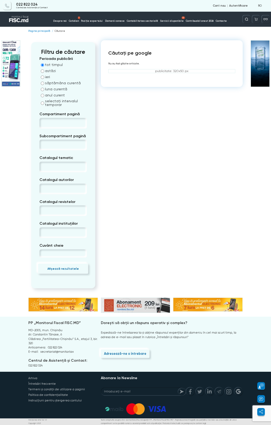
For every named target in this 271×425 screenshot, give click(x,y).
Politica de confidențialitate (48, 395)
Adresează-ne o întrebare (125, 354)
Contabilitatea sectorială (142, 20)
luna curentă (56, 89)
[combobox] (43, 123)
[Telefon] (7, 6)
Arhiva (32, 378)
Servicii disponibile (172, 19)
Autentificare (238, 5)
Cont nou (219, 5)
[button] (259, 386)
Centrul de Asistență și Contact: (57, 360)
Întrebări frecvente (42, 384)
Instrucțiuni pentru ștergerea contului (55, 400)
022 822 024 (27, 4)
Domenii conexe (115, 20)
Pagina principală (39, 31)
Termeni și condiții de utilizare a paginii (56, 389)
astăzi (50, 71)
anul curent (55, 95)
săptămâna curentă (63, 83)
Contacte (221, 20)
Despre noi (60, 20)
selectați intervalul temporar (61, 103)
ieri (47, 77)
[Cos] (256, 19)
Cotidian (74, 19)
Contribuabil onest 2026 (200, 20)
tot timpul (54, 65)
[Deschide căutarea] (246, 19)
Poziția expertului (92, 20)
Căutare (60, 31)
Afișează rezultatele (63, 269)
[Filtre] (265, 19)
